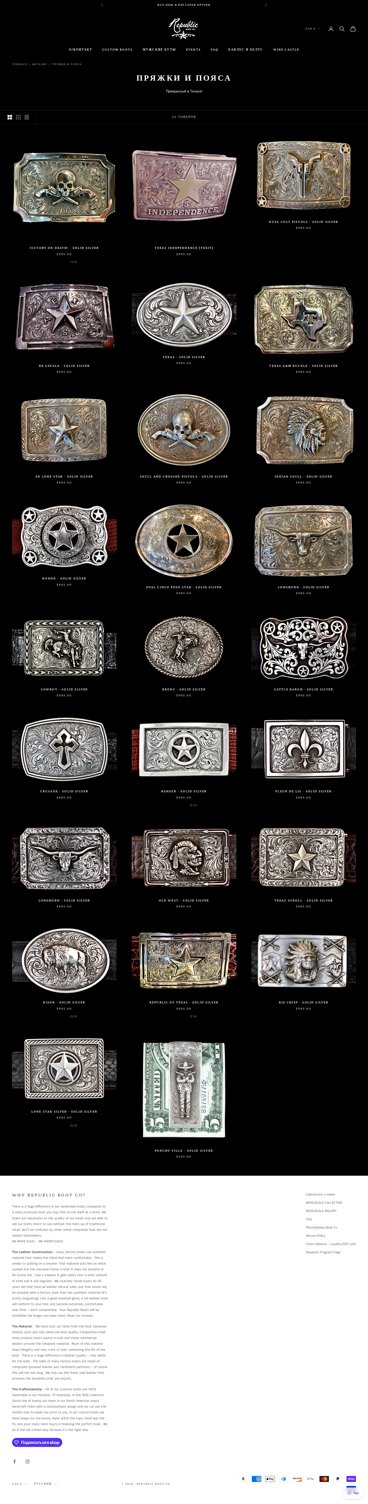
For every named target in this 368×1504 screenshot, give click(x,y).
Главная (19, 64)
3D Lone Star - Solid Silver (64, 476)
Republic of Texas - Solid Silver (184, 1002)
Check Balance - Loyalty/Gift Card (331, 1244)
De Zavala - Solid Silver (64, 366)
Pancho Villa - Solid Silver (184, 1150)
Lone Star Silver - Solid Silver (64, 1111)
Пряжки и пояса (67, 64)
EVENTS (193, 49)
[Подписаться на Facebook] (14, 1461)
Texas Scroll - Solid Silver (303, 900)
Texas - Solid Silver (184, 357)
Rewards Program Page (323, 1252)
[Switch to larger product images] (10, 117)
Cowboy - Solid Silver (64, 689)
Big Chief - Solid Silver (304, 1002)
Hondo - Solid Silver (64, 578)
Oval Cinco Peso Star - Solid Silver (184, 587)
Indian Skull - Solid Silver (303, 476)
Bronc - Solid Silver (184, 689)
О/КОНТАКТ (80, 49)
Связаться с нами (320, 1194)
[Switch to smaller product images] (18, 117)
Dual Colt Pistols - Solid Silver (303, 222)
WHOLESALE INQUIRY (321, 1211)
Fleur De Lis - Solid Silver (303, 791)
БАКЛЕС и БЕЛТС (245, 49)
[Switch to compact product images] (27, 117)
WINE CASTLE (286, 49)
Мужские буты (159, 49)
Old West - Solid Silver (184, 900)
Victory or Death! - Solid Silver (64, 248)
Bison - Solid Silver (64, 1002)
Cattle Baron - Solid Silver (303, 689)
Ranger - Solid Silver (184, 791)
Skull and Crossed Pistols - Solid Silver (184, 476)
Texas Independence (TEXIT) (183, 248)
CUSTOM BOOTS (117, 49)
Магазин (39, 64)
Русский (43, 1483)
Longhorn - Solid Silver (304, 587)
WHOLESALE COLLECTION (324, 1202)
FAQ (214, 49)
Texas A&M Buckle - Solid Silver (303, 366)
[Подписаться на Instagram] (27, 1461)
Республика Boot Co (321, 1227)
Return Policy (315, 1235)
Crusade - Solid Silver (64, 791)
